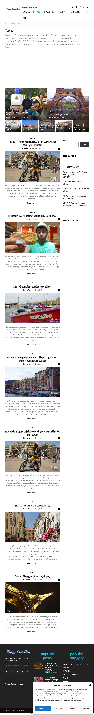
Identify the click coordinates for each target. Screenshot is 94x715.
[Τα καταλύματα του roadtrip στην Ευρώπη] (64, 126)
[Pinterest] (80, 7)
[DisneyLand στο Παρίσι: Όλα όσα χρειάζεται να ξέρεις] (26, 106)
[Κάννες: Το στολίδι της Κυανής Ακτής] (32, 527)
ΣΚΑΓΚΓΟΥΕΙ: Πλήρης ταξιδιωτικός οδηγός (76, 190)
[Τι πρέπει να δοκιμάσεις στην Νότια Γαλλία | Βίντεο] (32, 237)
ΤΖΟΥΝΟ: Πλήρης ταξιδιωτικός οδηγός (74, 183)
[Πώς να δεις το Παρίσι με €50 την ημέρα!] (13, 126)
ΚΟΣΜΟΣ (36, 12)
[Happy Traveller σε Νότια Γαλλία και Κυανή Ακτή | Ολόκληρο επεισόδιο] (32, 166)
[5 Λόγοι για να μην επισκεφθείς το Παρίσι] (47, 126)
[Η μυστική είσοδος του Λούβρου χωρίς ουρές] (30, 126)
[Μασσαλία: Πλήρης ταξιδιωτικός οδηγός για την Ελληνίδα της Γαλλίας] (32, 456)
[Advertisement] (47, 68)
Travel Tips (49, 12)
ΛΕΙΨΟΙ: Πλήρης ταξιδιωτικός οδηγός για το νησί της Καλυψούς (75, 204)
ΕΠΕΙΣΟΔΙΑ (75, 12)
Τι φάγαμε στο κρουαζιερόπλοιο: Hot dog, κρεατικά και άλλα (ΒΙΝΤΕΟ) (75, 174)
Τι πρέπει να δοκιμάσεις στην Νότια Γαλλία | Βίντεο (32, 215)
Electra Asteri (26, 148)
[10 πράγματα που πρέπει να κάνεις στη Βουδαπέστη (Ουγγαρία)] (38, 665)
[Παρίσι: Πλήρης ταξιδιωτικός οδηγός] (32, 597)
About (26, 18)
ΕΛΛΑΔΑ (26, 12)
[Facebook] (72, 7)
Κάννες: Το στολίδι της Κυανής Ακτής (32, 505)
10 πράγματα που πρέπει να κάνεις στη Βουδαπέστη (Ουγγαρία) (52, 666)
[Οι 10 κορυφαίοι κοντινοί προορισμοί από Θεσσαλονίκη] (38, 680)
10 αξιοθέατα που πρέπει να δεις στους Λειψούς (75, 197)
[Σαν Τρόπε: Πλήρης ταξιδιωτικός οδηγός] (32, 308)
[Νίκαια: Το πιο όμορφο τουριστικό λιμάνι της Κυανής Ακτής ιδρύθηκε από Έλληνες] (32, 382)
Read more (31, 203)
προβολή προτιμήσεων (79, 708)
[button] (89, 685)
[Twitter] (84, 7)
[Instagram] (76, 7)
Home (7, 24)
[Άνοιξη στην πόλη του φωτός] (68, 106)
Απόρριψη (60, 708)
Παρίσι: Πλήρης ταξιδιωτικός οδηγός (32, 576)
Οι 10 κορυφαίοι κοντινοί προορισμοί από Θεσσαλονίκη (51, 680)
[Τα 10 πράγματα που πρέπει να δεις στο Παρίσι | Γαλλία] (81, 126)
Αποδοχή (43, 708)
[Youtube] (87, 7)
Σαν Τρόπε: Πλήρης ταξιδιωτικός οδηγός (32, 286)
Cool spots (62, 12)
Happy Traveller (11, 117)
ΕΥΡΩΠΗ (13, 24)
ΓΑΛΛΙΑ (9, 109)
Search (65, 141)
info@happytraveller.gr (21, 666)
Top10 (47, 672)
